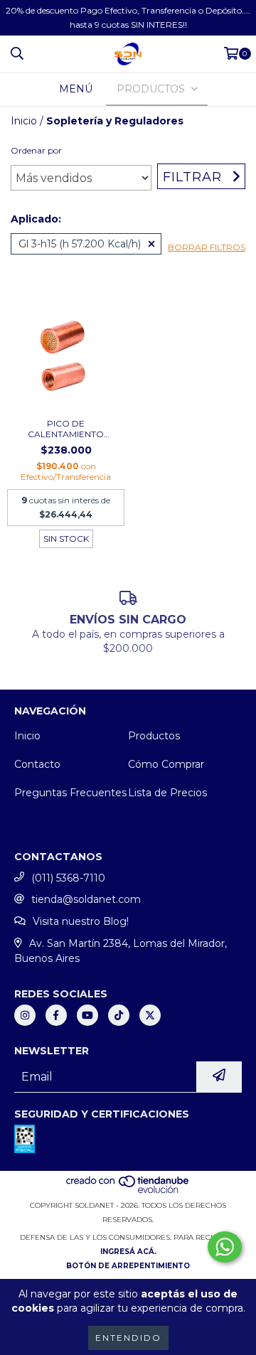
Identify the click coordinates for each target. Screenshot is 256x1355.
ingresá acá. (128, 1251)
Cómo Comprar (166, 764)
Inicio (24, 120)
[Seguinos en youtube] (87, 1015)
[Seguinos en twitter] (150, 1015)
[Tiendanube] (128, 1191)
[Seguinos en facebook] (56, 1015)
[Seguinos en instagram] (25, 1015)
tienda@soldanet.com (86, 899)
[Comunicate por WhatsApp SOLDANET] (225, 1247)
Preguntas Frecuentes (70, 792)
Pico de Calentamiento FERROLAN (66, 428)
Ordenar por (36, 150)
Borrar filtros (206, 247)
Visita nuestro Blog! (81, 921)
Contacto (37, 764)
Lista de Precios (167, 792)
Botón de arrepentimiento (128, 1265)
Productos (154, 735)
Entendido (128, 1337)
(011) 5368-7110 (68, 878)
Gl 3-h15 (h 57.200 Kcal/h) (79, 243)
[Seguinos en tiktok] (118, 1015)
